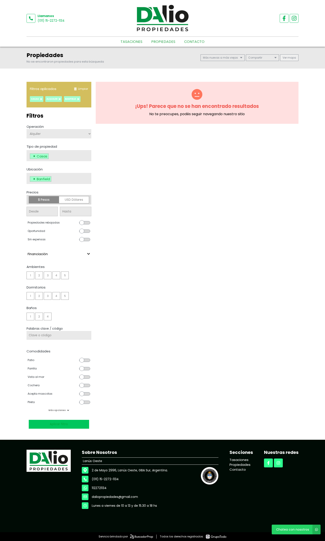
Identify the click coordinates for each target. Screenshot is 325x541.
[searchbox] (51, 157)
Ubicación (35, 169)
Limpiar (83, 89)
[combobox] (59, 155)
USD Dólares (74, 199)
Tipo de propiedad (42, 146)
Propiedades (163, 41)
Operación (35, 126)
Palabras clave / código (45, 328)
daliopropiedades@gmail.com (115, 497)
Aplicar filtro (59, 424)
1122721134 (99, 488)
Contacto (194, 41)
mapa (291, 57)
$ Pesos (44, 199)
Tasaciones (131, 41)
